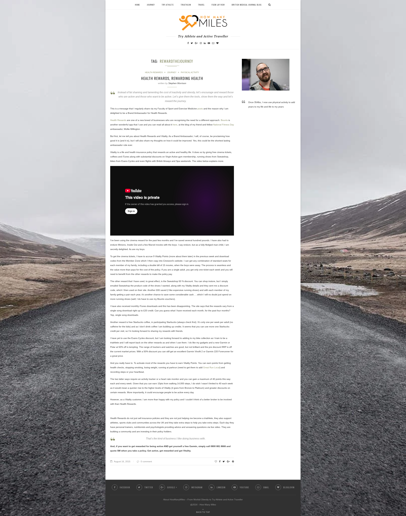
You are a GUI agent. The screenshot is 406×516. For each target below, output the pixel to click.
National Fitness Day (223, 124)
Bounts (224, 120)
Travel (201, 4)
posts (200, 108)
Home (137, 4)
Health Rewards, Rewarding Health (172, 78)
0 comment (146, 461)
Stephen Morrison (177, 83)
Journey (151, 4)
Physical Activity (190, 72)
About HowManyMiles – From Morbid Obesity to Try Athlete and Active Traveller (203, 499)
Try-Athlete (168, 4)
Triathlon (186, 4)
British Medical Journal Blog (247, 4)
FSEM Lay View (218, 4)
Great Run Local (211, 367)
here (175, 124)
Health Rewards (154, 72)
